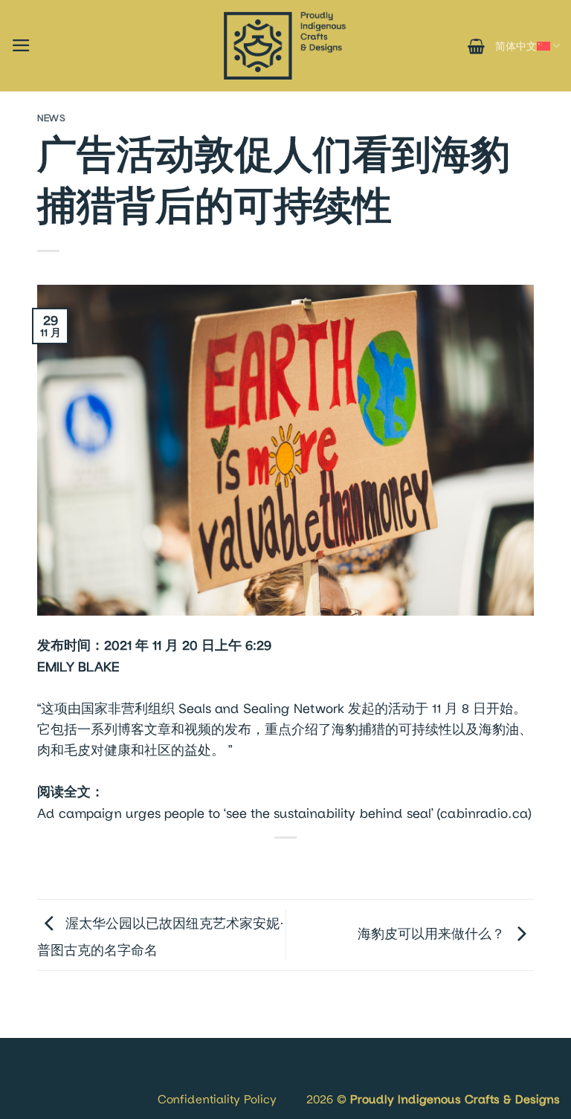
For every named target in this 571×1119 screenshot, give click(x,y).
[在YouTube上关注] (69, 1081)
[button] (21, 45)
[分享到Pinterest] (329, 865)
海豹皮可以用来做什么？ (433, 933)
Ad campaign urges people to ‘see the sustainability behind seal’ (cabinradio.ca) (284, 813)
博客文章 (144, 729)
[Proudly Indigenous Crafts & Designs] (285, 45)
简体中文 (516, 45)
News (51, 117)
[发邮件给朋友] (300, 865)
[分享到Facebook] (241, 865)
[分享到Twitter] (270, 865)
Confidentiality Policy (217, 1098)
